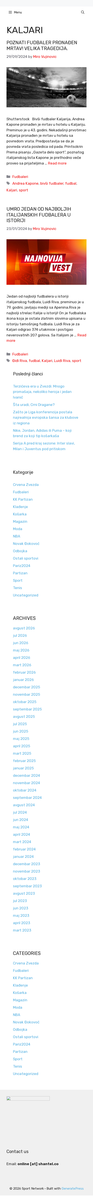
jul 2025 (20, 724)
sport (23, 190)
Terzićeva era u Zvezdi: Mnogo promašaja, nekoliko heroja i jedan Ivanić (42, 391)
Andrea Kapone (25, 183)
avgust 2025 (24, 716)
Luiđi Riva (62, 360)
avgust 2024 (24, 805)
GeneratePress (73, 1188)
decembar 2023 (26, 864)
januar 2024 (23, 856)
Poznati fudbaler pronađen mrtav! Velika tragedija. (41, 45)
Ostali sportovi (25, 558)
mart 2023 (22, 930)
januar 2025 (23, 768)
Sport (17, 580)
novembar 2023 (26, 871)
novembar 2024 (26, 783)
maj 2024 (21, 827)
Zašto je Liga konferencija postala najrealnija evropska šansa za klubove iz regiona (45, 417)
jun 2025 (20, 731)
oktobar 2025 (24, 702)
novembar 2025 (26, 694)
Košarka (20, 514)
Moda (17, 529)
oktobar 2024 (24, 790)
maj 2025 (21, 738)
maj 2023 (21, 915)
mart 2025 (22, 753)
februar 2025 (24, 761)
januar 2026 (23, 679)
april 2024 (21, 834)
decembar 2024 (26, 775)
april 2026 (21, 657)
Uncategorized (25, 595)
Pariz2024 (21, 565)
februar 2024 (24, 849)
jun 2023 (20, 908)
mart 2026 (22, 665)
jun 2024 (20, 820)
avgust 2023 (24, 893)
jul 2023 (20, 901)
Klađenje (20, 507)
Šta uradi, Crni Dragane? (34, 404)
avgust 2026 (24, 628)
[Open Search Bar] (83, 12)
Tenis (17, 588)
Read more (57, 163)
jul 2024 (20, 812)
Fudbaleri (20, 176)
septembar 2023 (27, 886)
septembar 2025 (27, 709)
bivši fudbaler (51, 183)
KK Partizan (23, 499)
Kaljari (11, 190)
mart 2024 (22, 842)
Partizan (20, 573)
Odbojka (20, 551)
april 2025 (21, 746)
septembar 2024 (27, 797)
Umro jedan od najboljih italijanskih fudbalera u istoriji (38, 214)
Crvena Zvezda (26, 484)
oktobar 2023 (24, 878)
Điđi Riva (19, 360)
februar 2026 (24, 672)
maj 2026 (21, 650)
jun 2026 (20, 643)
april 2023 (21, 923)
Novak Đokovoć (26, 543)
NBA (16, 536)
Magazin (20, 521)
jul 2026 (20, 635)
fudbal (70, 183)
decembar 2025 (26, 687)
